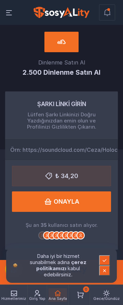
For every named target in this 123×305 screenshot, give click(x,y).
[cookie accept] (104, 260)
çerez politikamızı (61, 265)
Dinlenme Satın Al (61, 62)
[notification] (107, 12)
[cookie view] (15, 265)
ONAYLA (66, 201)
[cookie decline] (104, 270)
